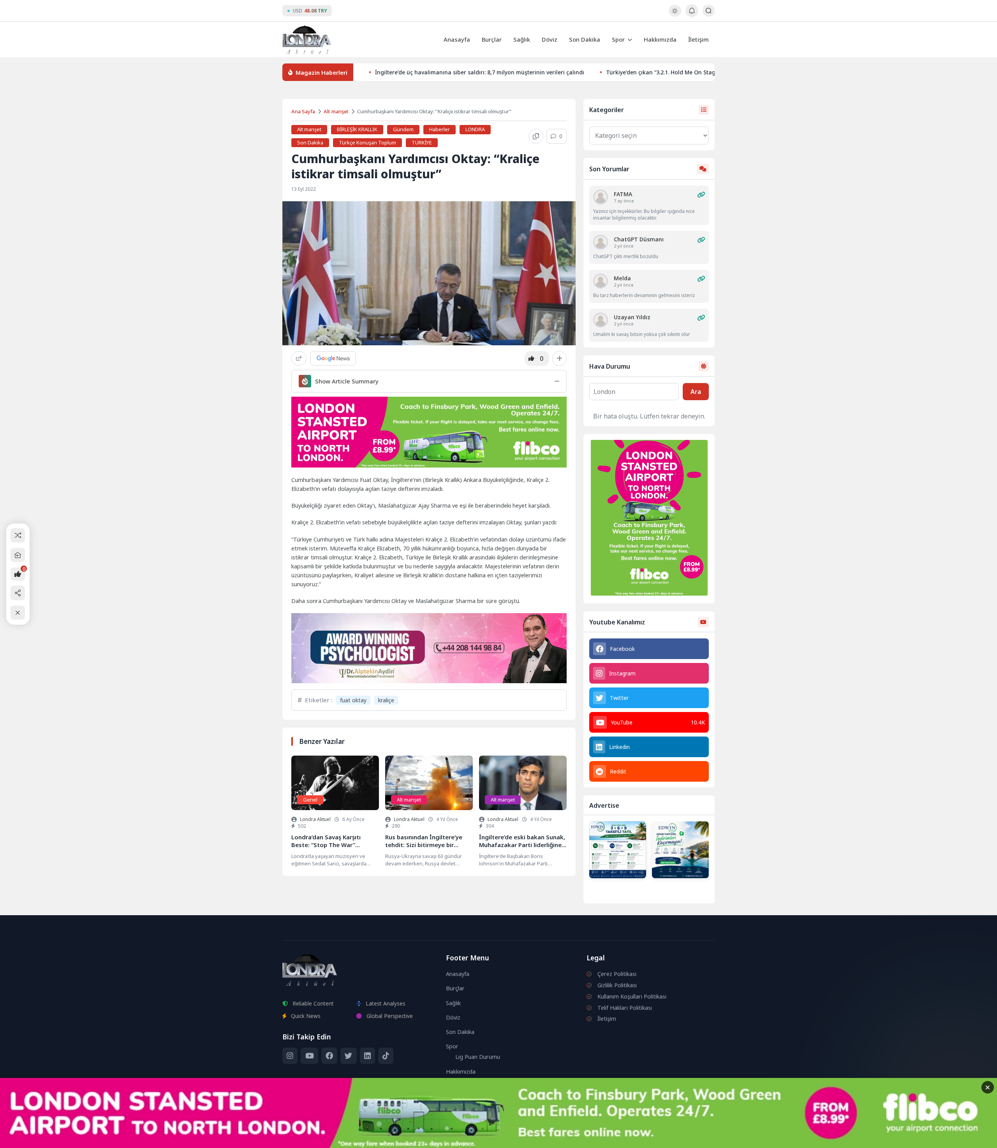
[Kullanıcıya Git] (600, 197)
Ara (696, 391)
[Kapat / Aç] (18, 612)
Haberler (439, 129)
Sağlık (521, 39)
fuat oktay (353, 700)
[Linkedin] (367, 1056)
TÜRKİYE (422, 142)
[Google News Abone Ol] (333, 358)
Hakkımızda (660, 39)
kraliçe (386, 700)
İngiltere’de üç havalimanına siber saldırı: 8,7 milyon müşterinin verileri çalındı (479, 72)
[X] (348, 1056)
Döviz (549, 39)
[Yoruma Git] (701, 194)
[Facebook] (329, 1056)
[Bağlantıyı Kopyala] (535, 136)
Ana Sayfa (303, 111)
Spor (618, 39)
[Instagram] (290, 1056)
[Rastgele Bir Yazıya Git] (18, 535)
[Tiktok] (385, 1056)
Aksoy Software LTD (562, 1138)
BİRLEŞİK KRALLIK (357, 129)
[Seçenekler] (559, 358)
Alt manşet (336, 111)
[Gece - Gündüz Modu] (675, 14)
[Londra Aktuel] (306, 39)
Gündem (403, 129)
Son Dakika (584, 39)
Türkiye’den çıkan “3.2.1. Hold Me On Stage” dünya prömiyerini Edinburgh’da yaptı (714, 72)
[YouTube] (309, 1056)
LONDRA (475, 129)
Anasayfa (457, 39)
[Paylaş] (298, 358)
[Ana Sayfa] (18, 555)
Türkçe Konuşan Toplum (367, 142)
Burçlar (492, 39)
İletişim (698, 39)
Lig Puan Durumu (477, 1056)
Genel (310, 799)
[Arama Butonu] (709, 11)
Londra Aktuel (315, 819)
